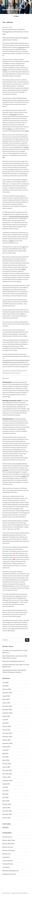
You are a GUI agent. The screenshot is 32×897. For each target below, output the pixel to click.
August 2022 (6, 784)
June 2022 (5, 790)
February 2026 (6, 689)
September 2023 (7, 743)
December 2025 (7, 692)
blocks (26, 147)
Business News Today (8, 840)
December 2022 (7, 770)
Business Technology (8, 850)
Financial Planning (7, 864)
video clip (21, 47)
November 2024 (7, 709)
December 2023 (7, 733)
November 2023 (7, 736)
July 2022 (5, 787)
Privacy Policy (6, 893)
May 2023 (5, 753)
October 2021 (6, 817)
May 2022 (5, 794)
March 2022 (5, 801)
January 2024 (6, 730)
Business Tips (6, 854)
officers (9, 129)
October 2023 (6, 740)
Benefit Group (11, 10)
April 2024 (5, 723)
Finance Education (7, 860)
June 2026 (5, 682)
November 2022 (7, 774)
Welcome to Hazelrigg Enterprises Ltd (13, 661)
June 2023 (5, 750)
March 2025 (6, 699)
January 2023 (6, 767)
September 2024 (7, 713)
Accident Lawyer (7, 837)
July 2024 (5, 719)
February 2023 (6, 763)
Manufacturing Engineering (10, 870)
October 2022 (6, 777)
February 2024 (6, 726)
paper (24, 269)
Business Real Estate (8, 843)
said (23, 247)
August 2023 (6, 746)
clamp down (13, 114)
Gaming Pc (5, 827)
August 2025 (6, 696)
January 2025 (6, 703)
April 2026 (5, 686)
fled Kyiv (4, 70)
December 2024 (7, 706)
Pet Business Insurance (9, 874)
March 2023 (6, 760)
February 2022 (6, 804)
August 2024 (6, 716)
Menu (16, 16)
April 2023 (5, 757)
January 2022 (6, 807)
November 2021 (7, 814)
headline (23, 476)
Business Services (7, 847)
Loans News (6, 867)
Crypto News (6, 857)
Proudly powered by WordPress (19, 893)
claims (27, 131)
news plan (5, 470)
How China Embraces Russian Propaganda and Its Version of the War (15, 31)
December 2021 (7, 811)
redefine (11, 241)
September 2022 (7, 780)
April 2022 (5, 797)
